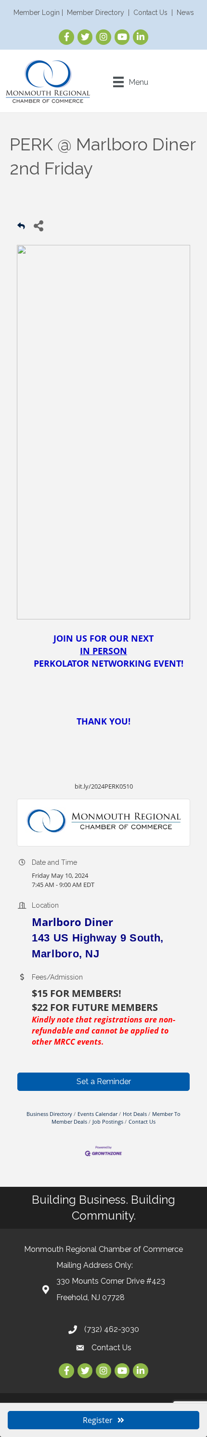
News (185, 12)
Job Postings (107, 1121)
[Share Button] (38, 225)
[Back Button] (21, 228)
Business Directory (49, 1113)
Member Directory (95, 12)
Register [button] (98, 1420)
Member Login (36, 12)
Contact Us (150, 12)
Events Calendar (97, 1113)
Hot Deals (135, 1113)
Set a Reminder (104, 1081)
